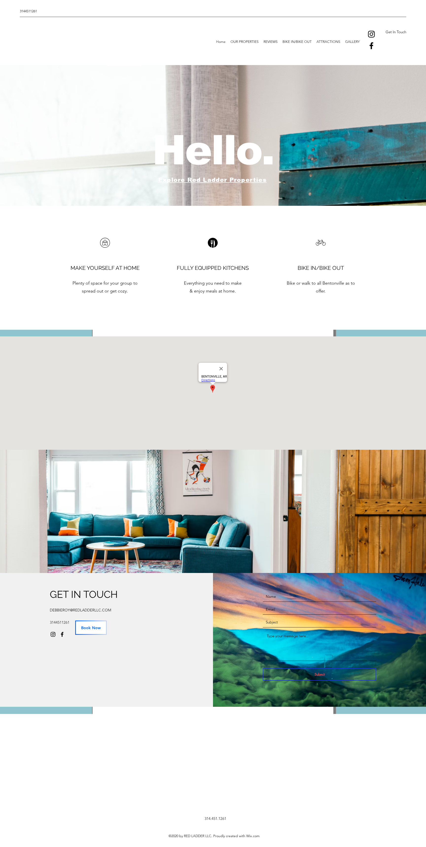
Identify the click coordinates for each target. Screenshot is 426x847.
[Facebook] (371, 45)
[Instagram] (371, 34)
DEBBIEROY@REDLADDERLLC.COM (80, 610)
